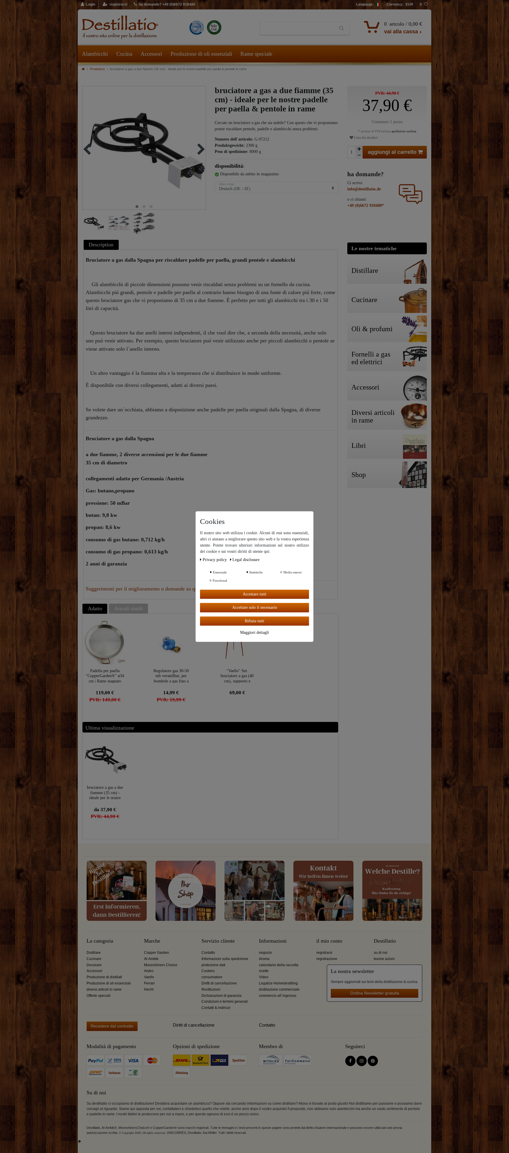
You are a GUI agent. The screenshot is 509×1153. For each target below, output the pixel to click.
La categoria (100, 941)
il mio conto (329, 941)
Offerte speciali (98, 996)
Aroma (264, 959)
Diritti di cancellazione (219, 983)
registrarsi (324, 953)
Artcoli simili (128, 608)
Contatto (208, 953)
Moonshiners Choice (160, 965)
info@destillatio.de (364, 189)
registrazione (326, 959)
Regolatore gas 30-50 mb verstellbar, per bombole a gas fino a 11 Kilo (171, 676)
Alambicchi (95, 54)
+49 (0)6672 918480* (365, 205)
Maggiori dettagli (254, 632)
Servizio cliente (218, 941)
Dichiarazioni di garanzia (221, 996)
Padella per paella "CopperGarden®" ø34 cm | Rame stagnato (105, 676)
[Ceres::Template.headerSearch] (341, 28)
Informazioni (273, 941)
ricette (264, 971)
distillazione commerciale (279, 989)
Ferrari (149, 983)
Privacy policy (215, 559)
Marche (152, 941)
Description (101, 245)
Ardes (148, 971)
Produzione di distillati (104, 977)
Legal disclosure (246, 559)
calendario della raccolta (278, 965)
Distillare (94, 953)
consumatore (211, 977)
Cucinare (94, 959)
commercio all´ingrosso (277, 996)
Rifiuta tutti (254, 621)
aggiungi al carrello (392, 152)
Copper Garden (156, 953)
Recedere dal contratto (112, 1026)
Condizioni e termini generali (224, 1001)
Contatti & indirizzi (215, 1008)
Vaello (149, 977)
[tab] (101, 245)
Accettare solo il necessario (254, 607)
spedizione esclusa (403, 131)
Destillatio (385, 941)
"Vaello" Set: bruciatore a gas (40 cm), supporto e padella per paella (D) (237, 676)
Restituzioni (210, 989)
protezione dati (213, 965)
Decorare (94, 965)
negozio (265, 953)
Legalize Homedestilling (278, 983)
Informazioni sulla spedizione (224, 959)
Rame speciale (256, 54)
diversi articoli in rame (104, 989)
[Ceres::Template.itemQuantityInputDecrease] (359, 155)
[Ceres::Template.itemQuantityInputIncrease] (359, 149)
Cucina (124, 54)
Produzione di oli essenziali (201, 54)
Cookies (208, 971)
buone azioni (384, 959)
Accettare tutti (254, 594)
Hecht (148, 989)
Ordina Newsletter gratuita (374, 993)
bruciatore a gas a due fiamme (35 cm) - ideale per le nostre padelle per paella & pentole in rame (105, 792)
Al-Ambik (151, 959)
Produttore (97, 69)
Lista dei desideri (365, 138)
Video (263, 977)
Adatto (95, 608)
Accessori (151, 54)
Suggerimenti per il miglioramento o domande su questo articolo (155, 589)
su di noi (380, 953)
